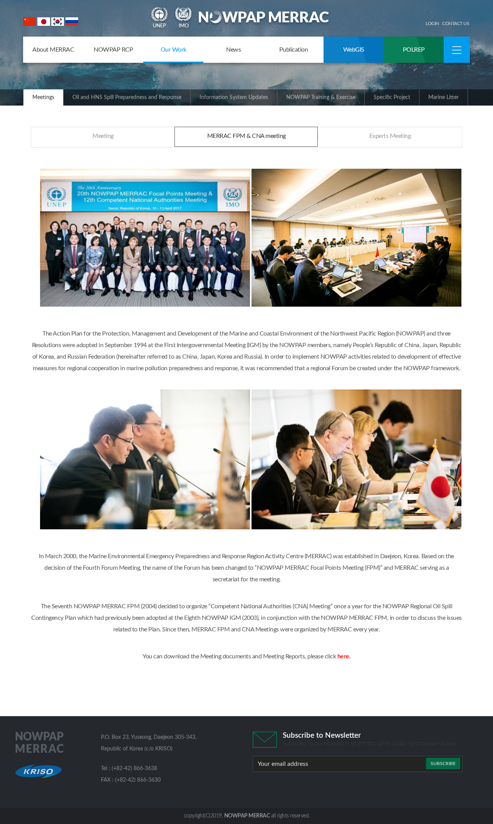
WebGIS (353, 50)
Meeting (103, 136)
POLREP (414, 50)
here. (344, 656)
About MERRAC (53, 50)
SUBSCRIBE (443, 763)
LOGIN (432, 23)
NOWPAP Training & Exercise (320, 97)
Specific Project (392, 97)
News (233, 50)
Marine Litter (443, 97)
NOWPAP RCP (113, 50)
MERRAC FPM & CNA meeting (246, 136)
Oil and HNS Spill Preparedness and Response (126, 97)
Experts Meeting (390, 136)
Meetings (43, 97)
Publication (293, 50)
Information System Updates (234, 97)
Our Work (173, 50)
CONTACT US (455, 23)
